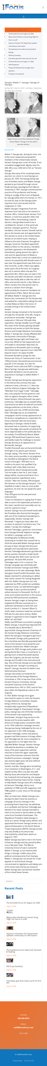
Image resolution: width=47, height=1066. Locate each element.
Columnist (37, 88)
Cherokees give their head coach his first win (23, 58)
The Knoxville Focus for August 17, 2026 (21, 62)
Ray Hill (10, 88)
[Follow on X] (26, 1037)
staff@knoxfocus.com (23, 1027)
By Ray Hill (9, 149)
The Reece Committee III (16, 74)
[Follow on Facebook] (21, 1037)
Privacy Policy (17, 1061)
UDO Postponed (14, 65)
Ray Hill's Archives (15, 91)
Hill (6, 91)
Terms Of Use (29, 1061)
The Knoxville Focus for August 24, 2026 (21, 34)
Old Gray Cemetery (15, 55)
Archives (29, 88)
